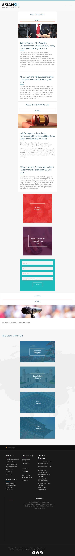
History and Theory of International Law (44, 462)
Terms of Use (24, 550)
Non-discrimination (39, 550)
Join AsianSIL (26, 463)
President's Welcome (12, 459)
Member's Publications (9, 488)
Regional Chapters (11, 467)
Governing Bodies (11, 464)
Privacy (31, 550)
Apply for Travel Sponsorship (42, 488)
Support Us (9, 469)
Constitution (9, 462)
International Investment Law (43, 480)
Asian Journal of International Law (11, 484)
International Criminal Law (44, 467)
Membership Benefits (26, 460)
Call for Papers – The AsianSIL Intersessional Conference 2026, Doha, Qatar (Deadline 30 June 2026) (37, 46)
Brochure (9, 474)
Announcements (27, 478)
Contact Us (16, 550)
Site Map (10, 550)
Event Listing (26, 475)
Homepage (11, 448)
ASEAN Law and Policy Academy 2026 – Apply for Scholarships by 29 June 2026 (37, 80)
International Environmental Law (43, 471)
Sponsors (9, 472)
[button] (37, 20)
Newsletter (25, 480)
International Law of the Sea (44, 475)
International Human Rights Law (44, 484)
